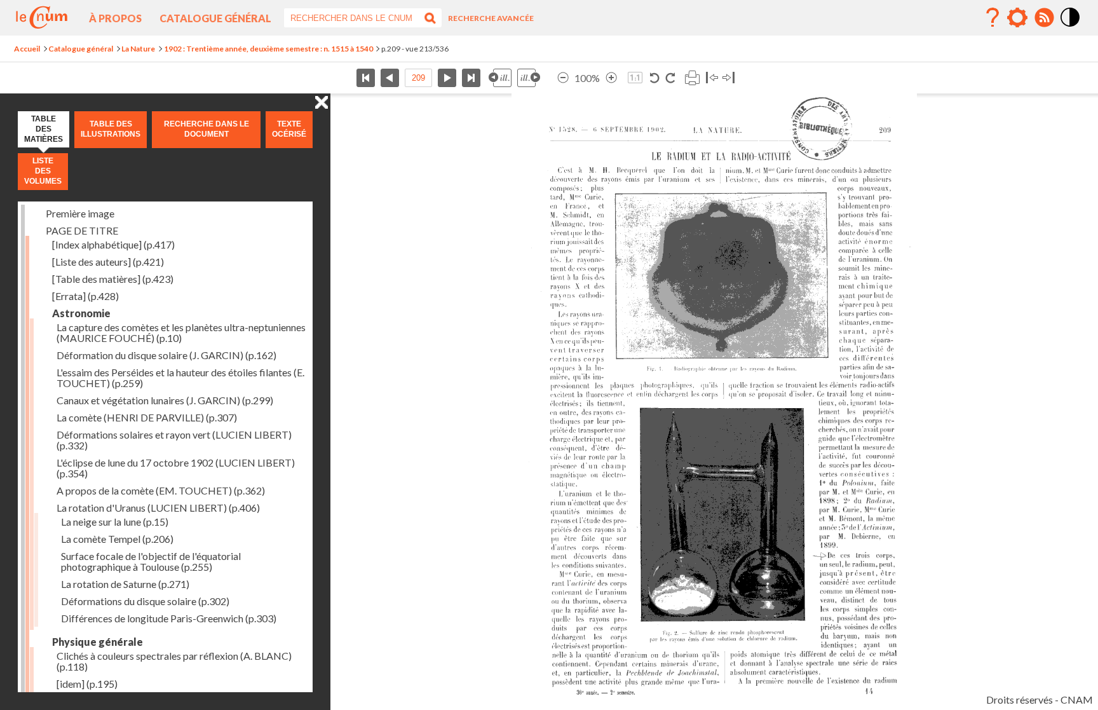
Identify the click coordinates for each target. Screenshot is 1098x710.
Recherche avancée (491, 18)
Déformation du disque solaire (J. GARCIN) (166, 355)
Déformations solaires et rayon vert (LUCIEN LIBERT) (174, 439)
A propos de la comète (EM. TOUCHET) (161, 490)
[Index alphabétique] (113, 244)
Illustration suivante (528, 78)
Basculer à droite (728, 78)
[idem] (87, 684)
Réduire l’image (563, 78)
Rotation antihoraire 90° (655, 78)
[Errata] (85, 296)
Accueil (27, 48)
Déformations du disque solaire (145, 601)
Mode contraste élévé (1071, 27)
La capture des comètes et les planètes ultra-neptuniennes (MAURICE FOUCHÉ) (181, 332)
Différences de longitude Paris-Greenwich (168, 618)
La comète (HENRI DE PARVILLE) (147, 417)
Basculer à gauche (712, 78)
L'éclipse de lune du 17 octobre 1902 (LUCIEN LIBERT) (176, 467)
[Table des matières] (112, 279)
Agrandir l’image (611, 78)
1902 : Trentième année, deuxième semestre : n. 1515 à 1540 (268, 48)
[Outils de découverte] (1017, 18)
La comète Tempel (117, 539)
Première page (365, 78)
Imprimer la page (692, 78)
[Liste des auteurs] (108, 262)
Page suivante (447, 78)
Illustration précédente (500, 78)
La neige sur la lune (114, 521)
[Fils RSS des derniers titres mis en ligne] (1044, 18)
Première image (80, 213)
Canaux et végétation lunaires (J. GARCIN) (165, 400)
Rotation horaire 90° (670, 78)
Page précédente (390, 78)
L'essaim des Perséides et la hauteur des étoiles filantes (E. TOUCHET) (180, 377)
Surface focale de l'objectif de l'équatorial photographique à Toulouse (151, 561)
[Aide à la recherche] (992, 18)
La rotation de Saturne (125, 584)
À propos (115, 18)
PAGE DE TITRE (82, 230)
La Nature (138, 48)
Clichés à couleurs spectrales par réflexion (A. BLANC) (174, 661)
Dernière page (471, 78)
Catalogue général (215, 18)
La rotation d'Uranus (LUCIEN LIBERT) (158, 508)
